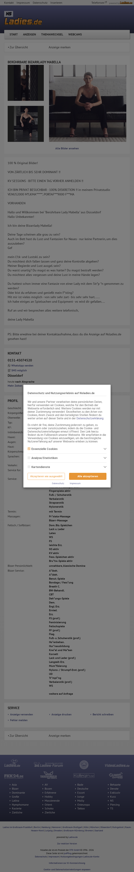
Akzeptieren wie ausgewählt (46, 476)
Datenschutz (58, 483)
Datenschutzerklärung (89, 418)
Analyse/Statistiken (44, 458)
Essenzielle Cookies (44, 449)
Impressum (75, 483)
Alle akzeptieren (87, 476)
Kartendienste (40, 467)
